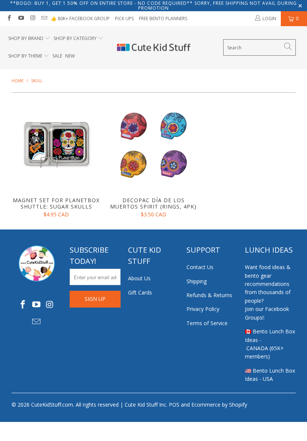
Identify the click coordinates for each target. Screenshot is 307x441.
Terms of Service (207, 323)
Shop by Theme (25, 56)
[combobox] (259, 47)
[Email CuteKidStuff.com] (44, 18)
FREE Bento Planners (163, 18)
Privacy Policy (202, 308)
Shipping (196, 281)
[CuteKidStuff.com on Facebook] (9, 18)
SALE (57, 56)
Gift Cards (140, 292)
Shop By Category (75, 38)
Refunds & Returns (209, 295)
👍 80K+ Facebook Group (80, 18)
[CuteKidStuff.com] (153, 47)
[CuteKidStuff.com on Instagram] (32, 18)
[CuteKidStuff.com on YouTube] (20, 18)
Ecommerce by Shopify (219, 404)
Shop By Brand (25, 38)
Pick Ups (124, 18)
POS (174, 404)
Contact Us (199, 267)
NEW (70, 56)
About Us (139, 278)
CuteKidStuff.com (52, 404)
